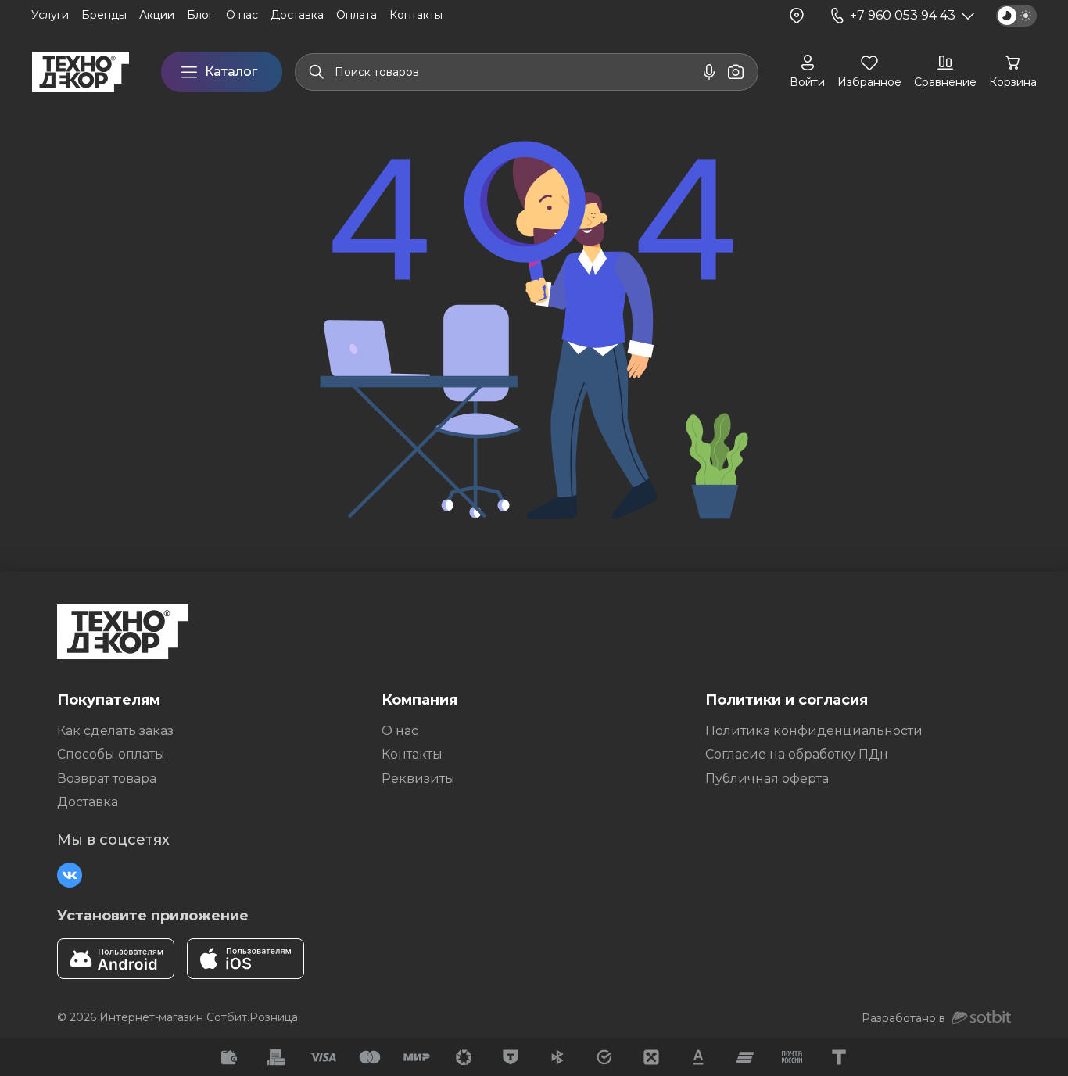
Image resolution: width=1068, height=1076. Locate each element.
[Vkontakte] (69, 875)
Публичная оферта (767, 778)
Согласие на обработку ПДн (796, 754)
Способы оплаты (111, 754)
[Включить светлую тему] (1016, 16)
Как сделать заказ (115, 730)
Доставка (87, 801)
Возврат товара (106, 778)
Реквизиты (418, 778)
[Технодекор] (80, 72)
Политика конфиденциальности (814, 730)
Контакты (412, 754)
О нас (400, 730)
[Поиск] (316, 72)
